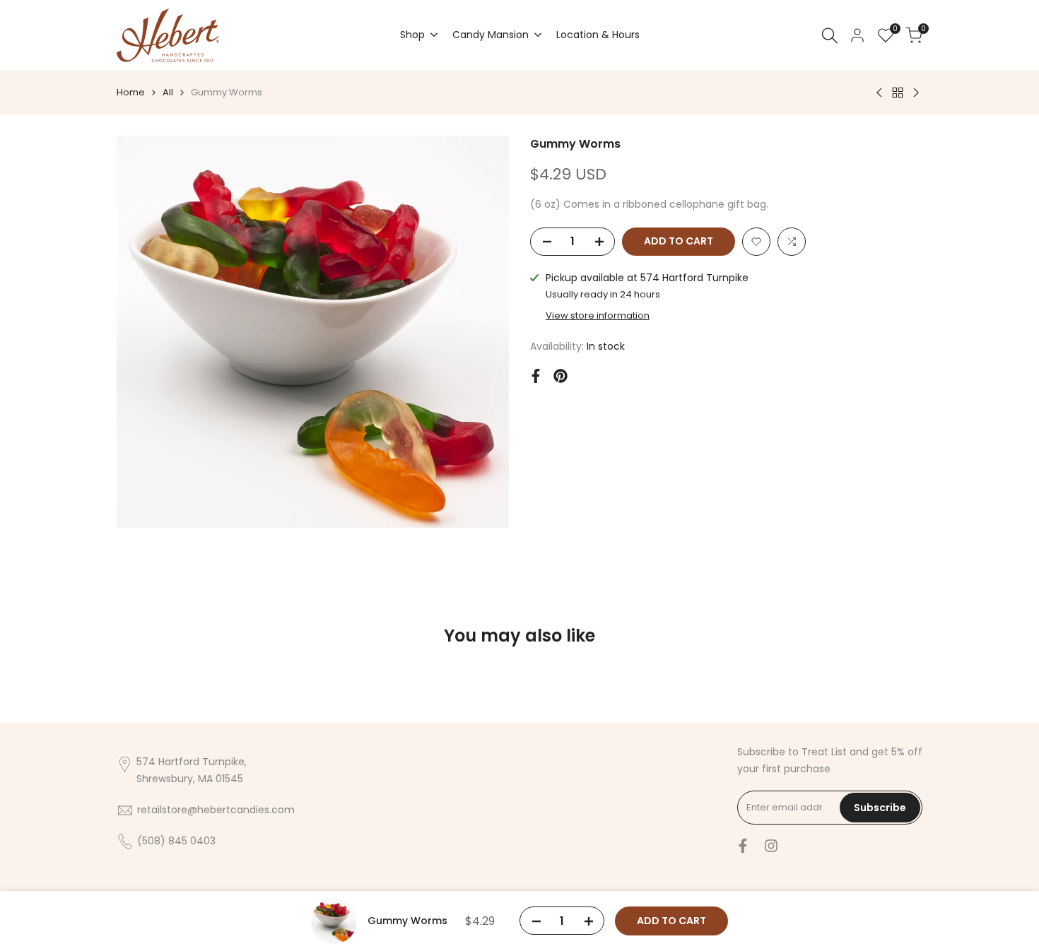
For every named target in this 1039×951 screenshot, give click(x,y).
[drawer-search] (830, 36)
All (168, 92)
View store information (598, 315)
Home (131, 92)
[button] (756, 242)
